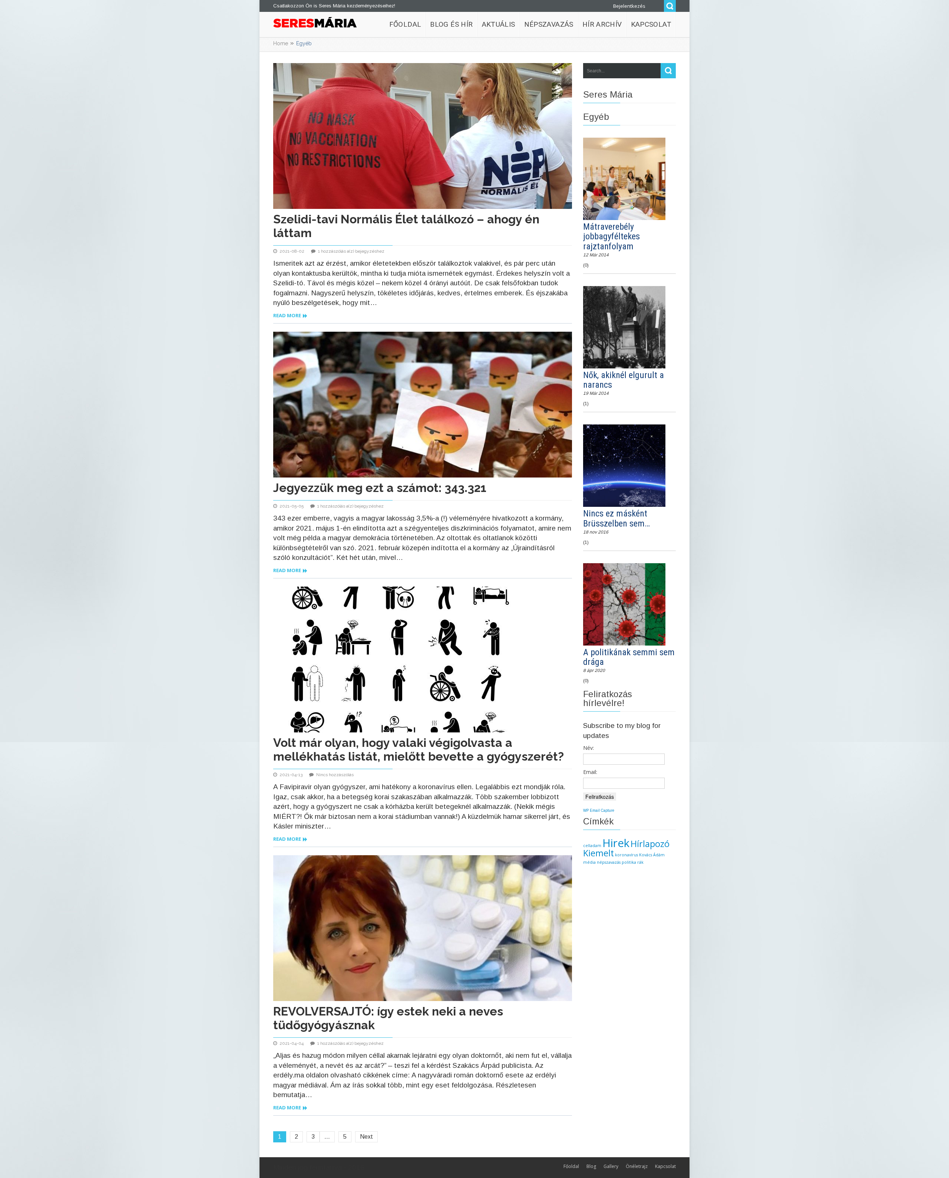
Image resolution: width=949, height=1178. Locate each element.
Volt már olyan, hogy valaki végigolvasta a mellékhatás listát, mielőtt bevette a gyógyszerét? (418, 749)
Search (670, 6)
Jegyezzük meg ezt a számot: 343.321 (379, 488)
